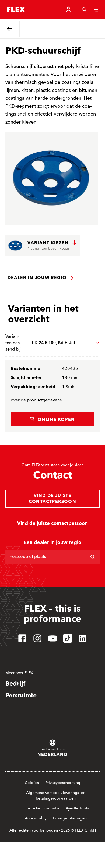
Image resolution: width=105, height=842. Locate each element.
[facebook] (22, 638)
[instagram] (37, 638)
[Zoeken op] (93, 557)
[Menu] (96, 9)
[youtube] (52, 638)
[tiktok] (67, 638)
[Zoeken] (84, 9)
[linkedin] (82, 638)
